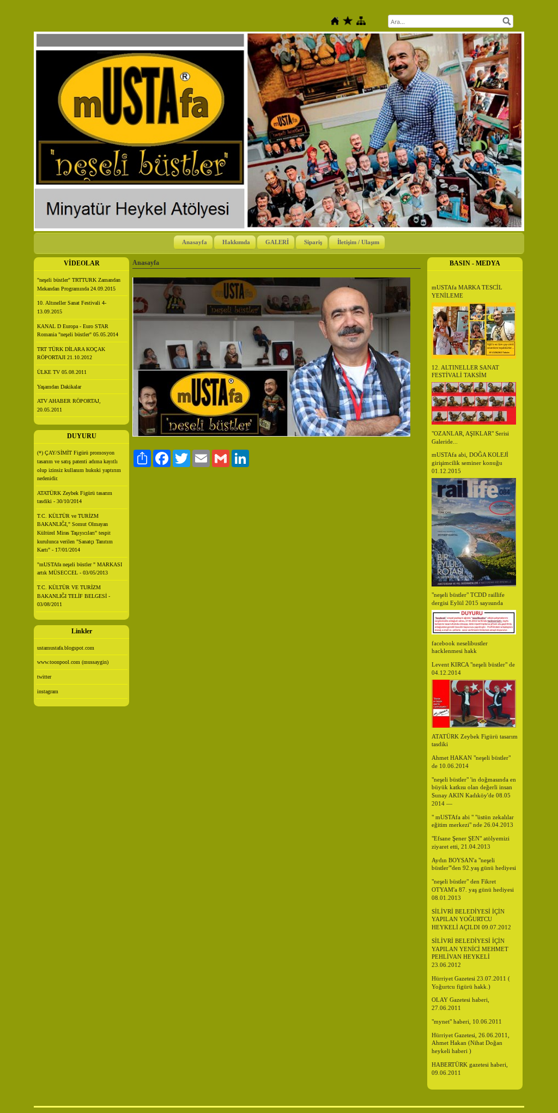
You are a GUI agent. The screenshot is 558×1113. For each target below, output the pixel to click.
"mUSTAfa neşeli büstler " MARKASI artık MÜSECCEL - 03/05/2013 (79, 568)
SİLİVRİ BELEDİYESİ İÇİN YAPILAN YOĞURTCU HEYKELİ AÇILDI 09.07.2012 (471, 919)
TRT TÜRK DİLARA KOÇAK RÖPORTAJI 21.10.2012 (71, 353)
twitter (44, 677)
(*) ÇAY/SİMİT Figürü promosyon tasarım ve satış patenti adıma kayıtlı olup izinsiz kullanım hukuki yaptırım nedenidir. (79, 465)
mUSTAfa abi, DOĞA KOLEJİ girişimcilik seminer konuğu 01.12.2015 (470, 462)
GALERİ (277, 242)
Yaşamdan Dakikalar (59, 387)
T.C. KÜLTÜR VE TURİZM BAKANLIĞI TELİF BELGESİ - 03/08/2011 (73, 595)
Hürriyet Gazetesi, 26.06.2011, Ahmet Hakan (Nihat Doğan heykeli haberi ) (471, 1043)
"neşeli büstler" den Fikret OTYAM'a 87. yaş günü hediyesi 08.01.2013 (473, 889)
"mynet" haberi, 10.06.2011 (467, 1021)
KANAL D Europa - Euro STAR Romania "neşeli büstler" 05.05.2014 (77, 330)
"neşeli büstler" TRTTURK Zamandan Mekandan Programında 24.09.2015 (78, 284)
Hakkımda (236, 242)
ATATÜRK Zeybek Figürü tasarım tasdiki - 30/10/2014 (74, 497)
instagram (47, 691)
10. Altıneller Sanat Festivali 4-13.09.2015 (71, 307)
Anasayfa (194, 242)
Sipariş (313, 242)
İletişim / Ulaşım (358, 242)
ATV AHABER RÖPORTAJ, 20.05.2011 (69, 405)
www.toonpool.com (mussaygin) (72, 662)
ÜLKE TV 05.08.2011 (62, 372)
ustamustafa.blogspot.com (65, 648)
